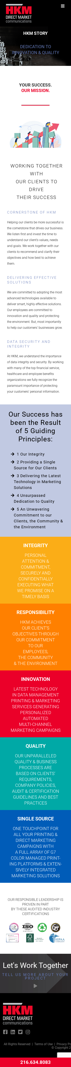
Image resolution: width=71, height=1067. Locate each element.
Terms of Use (43, 1044)
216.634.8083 (35, 1062)
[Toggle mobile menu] (63, 6)
